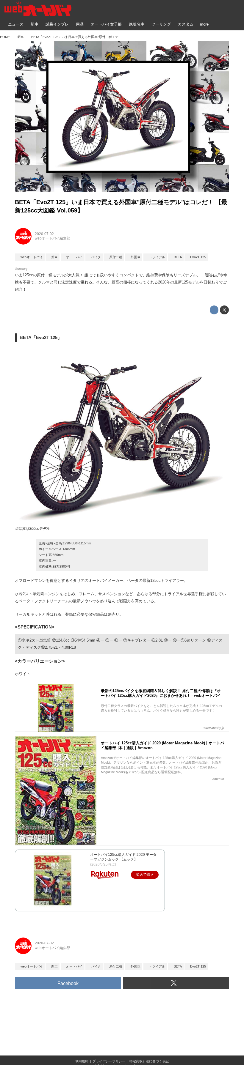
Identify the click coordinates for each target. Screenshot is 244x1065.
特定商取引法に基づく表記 (149, 1061)
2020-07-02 (44, 234)
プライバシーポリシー (109, 1061)
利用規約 (81, 1061)
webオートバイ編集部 (52, 238)
